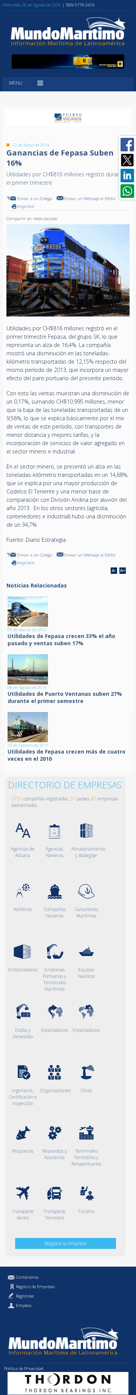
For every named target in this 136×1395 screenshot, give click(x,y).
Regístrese (25, 1296)
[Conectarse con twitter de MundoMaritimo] (127, 160)
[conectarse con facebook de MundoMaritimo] (127, 144)
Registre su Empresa (66, 1243)
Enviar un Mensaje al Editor (90, 198)
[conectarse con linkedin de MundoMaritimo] (127, 175)
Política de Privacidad (23, 1368)
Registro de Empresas (35, 1286)
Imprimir (26, 206)
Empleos (23, 1305)
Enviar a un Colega (34, 198)
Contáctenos (27, 1277)
